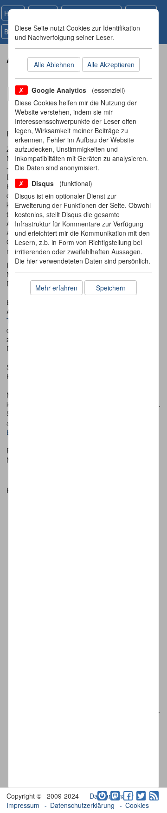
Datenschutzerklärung (82, 805)
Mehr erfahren (56, 287)
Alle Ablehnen (54, 64)
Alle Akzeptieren (111, 64)
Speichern (111, 287)
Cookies (137, 805)
